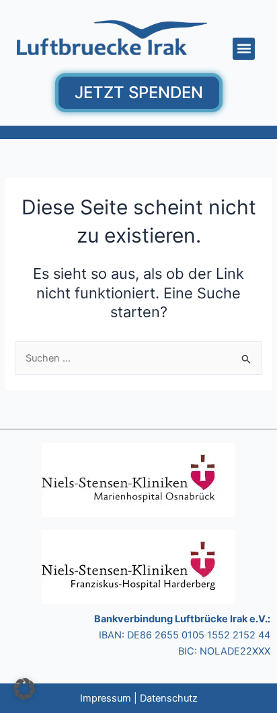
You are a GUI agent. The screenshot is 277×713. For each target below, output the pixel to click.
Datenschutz (169, 698)
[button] (244, 49)
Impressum (105, 698)
